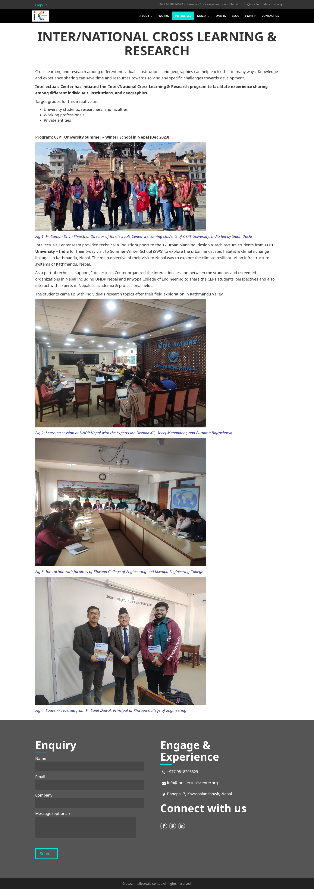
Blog (235, 16)
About (144, 16)
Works (163, 16)
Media (202, 16)
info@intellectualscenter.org (262, 4)
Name (40, 758)
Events (221, 16)
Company (43, 795)
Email (40, 776)
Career (250, 16)
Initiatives (183, 16)
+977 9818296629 (170, 4)
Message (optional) (52, 813)
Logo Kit (41, 5)
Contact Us (270, 16)
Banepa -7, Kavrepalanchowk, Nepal (212, 4)
